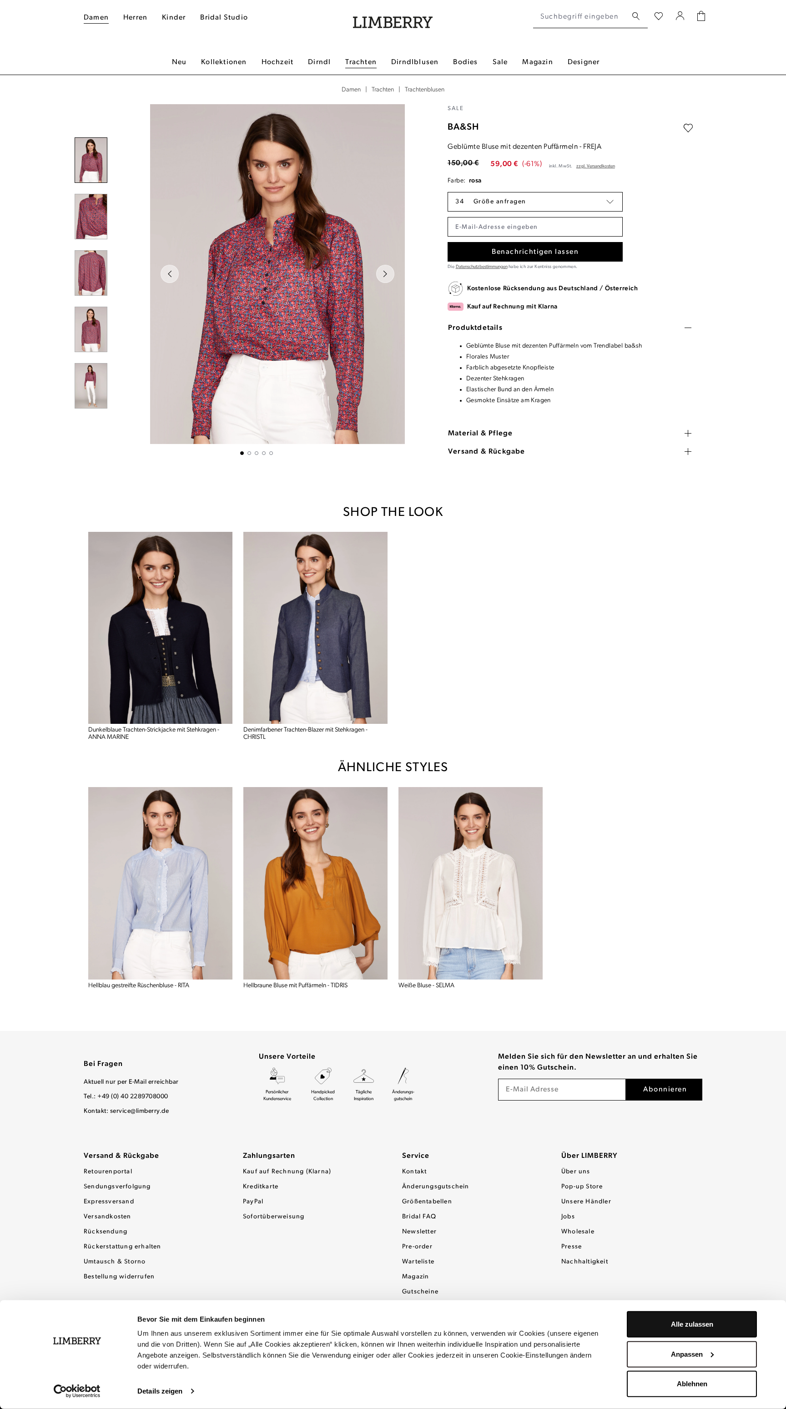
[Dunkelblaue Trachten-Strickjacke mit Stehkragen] (160, 628)
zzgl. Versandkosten (595, 166)
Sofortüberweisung (273, 1216)
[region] (257, 279)
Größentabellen (427, 1201)
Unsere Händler (586, 1201)
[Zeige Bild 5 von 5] (271, 453)
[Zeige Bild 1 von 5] (242, 453)
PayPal (253, 1201)
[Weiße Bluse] (470, 883)
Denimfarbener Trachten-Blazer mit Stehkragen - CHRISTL (305, 734)
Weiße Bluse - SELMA (426, 985)
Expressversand (109, 1201)
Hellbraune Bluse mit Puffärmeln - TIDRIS (295, 985)
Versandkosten (107, 1216)
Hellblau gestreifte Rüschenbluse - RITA (138, 985)
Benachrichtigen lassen (535, 252)
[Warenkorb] (701, 17)
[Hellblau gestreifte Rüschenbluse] (160, 883)
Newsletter (419, 1231)
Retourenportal (108, 1171)
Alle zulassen (692, 1324)
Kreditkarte (260, 1186)
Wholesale (578, 1231)
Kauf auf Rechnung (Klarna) (287, 1171)
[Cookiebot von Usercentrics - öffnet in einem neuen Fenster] (77, 1391)
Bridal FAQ (419, 1216)
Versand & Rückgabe (121, 1156)
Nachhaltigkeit (584, 1261)
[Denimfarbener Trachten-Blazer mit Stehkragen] (315, 628)
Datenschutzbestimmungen (482, 266)
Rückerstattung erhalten (122, 1246)
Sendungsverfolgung (117, 1186)
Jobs (568, 1216)
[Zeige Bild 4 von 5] (264, 453)
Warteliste (418, 1261)
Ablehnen (692, 1384)
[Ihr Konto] (680, 17)
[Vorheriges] (170, 274)
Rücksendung (105, 1231)
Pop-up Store (582, 1186)
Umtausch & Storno (115, 1261)
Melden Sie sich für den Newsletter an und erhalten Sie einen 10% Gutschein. (598, 1062)
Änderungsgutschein (435, 1186)
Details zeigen (159, 1391)
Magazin (415, 1276)
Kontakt (414, 1171)
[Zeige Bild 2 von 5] (249, 453)
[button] (535, 202)
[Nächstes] (385, 274)
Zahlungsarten (269, 1156)
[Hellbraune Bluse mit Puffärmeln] (315, 883)
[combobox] (580, 17)
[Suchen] (636, 16)
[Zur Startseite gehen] (393, 17)
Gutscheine (420, 1291)
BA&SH (463, 127)
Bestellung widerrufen (119, 1276)
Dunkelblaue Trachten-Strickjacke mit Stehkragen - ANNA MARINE (153, 734)
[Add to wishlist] (688, 128)
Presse (571, 1246)
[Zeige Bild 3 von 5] (256, 453)
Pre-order (417, 1246)
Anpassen (687, 1354)
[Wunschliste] (659, 17)
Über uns (575, 1171)
